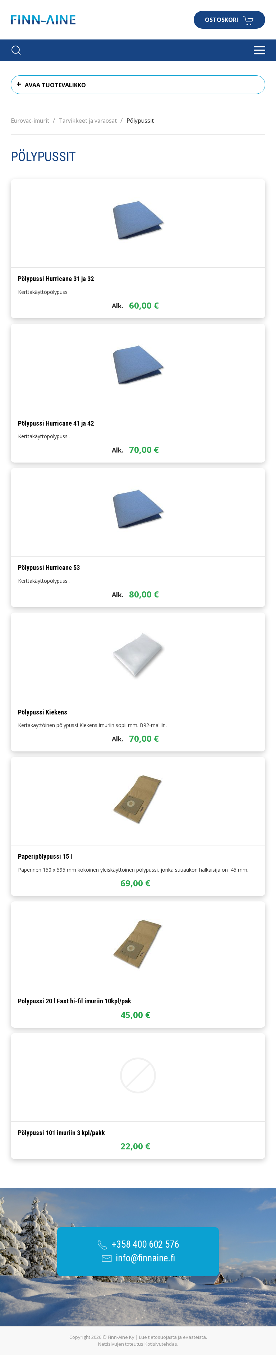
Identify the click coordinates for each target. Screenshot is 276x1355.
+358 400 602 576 (145, 1244)
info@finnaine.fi (145, 1258)
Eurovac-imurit (30, 121)
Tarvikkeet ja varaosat (88, 121)
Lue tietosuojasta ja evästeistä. (173, 1337)
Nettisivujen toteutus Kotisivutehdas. (138, 1344)
